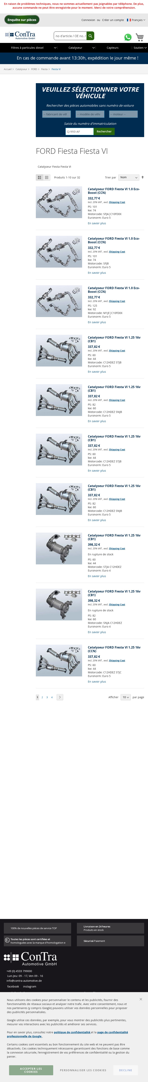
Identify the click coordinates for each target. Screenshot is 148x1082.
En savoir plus (97, 223)
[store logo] (20, 35)
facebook (13, 986)
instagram (29, 986)
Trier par (110, 177)
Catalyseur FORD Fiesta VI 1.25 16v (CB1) (114, 339)
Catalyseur (22, 69)
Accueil (8, 69)
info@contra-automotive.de (24, 980)
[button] (136, 20)
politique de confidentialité (72, 1032)
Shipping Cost (117, 202)
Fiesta (44, 69)
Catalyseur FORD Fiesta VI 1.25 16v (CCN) (114, 649)
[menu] (74, 48)
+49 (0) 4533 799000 (19, 971)
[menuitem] (29, 48)
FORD (34, 69)
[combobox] (74, 36)
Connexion (88, 20)
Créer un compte (113, 20)
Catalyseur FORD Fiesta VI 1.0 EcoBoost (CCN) (114, 191)
